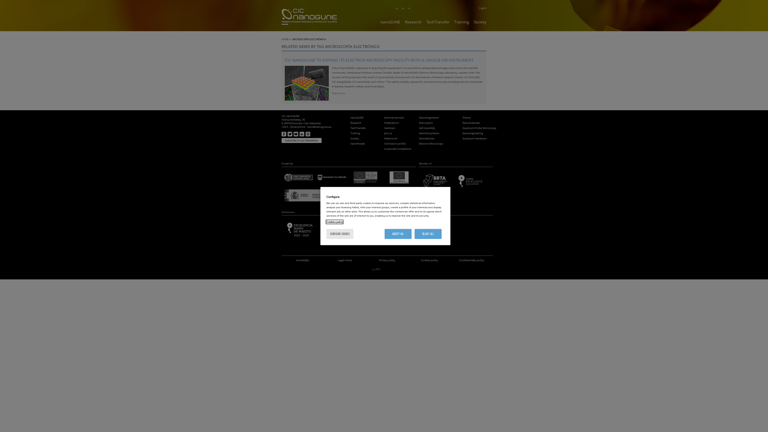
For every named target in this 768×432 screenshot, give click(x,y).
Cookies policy (334, 221)
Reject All (428, 233)
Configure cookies (340, 233)
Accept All (398, 233)
